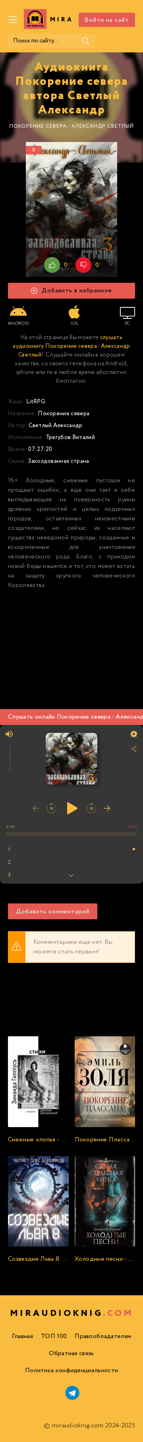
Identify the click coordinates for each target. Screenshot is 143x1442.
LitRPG (35, 401)
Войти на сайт (107, 20)
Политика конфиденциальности (71, 1370)
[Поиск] (85, 41)
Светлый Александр (55, 425)
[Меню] (12, 20)
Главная (22, 1336)
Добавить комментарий (52, 911)
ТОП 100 (54, 1336)
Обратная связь (71, 1353)
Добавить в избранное (77, 290)
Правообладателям (103, 1336)
